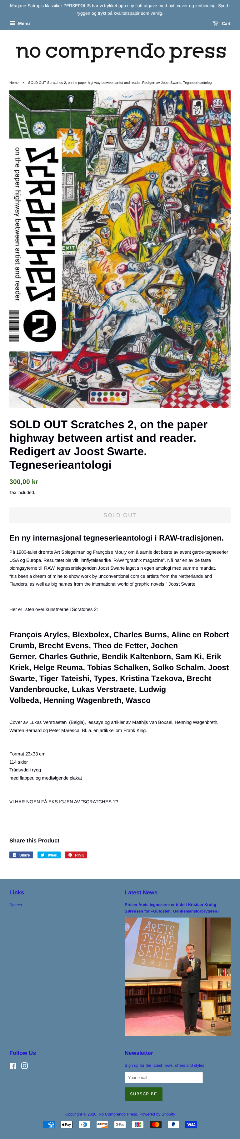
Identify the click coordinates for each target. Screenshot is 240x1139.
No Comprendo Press (118, 1114)
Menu (23, 23)
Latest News (141, 892)
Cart (226, 23)
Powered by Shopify (157, 1114)
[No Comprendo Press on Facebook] (13, 1067)
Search (15, 905)
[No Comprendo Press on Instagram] (24, 1067)
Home (13, 82)
